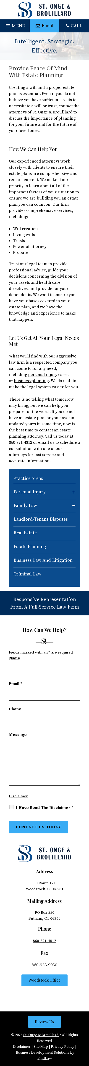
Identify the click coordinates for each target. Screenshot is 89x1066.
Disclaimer (18, 796)
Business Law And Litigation (43, 560)
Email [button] (47, 26)
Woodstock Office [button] (44, 980)
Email (15, 683)
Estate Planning (29, 547)
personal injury (42, 374)
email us (46, 442)
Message (18, 734)
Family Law (25, 506)
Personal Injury (29, 492)
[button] (14, 24)
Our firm (60, 204)
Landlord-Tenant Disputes (40, 519)
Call (76, 26)
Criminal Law (27, 574)
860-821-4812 (20, 442)
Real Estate (25, 533)
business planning (31, 380)
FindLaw (44, 1058)
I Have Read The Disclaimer (44, 807)
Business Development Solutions (42, 1052)
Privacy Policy (62, 1046)
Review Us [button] (44, 1021)
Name (14, 658)
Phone (15, 709)
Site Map (41, 1046)
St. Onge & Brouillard (41, 1035)
